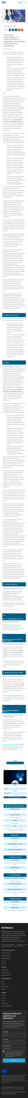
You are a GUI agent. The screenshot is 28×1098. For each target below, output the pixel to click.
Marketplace (11, 762)
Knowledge (21, 762)
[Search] (24, 766)
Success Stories (5, 986)
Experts (3, 963)
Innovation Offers (5, 953)
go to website (15, 823)
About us (3, 995)
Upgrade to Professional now (10, 744)
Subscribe (14, 1060)
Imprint (3, 1000)
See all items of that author (15, 797)
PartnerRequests (5, 972)
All (7, 762)
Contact (3, 998)
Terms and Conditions (6, 1006)
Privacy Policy (4, 1003)
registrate (9, 609)
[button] (4, 16)
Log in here (10, 664)
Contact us (16, 1087)
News (2, 981)
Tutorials (3, 989)
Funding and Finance (6, 955)
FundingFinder (4, 969)
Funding (16, 762)
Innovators (3, 961)
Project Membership (6, 975)
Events (3, 984)
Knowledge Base (5, 958)
